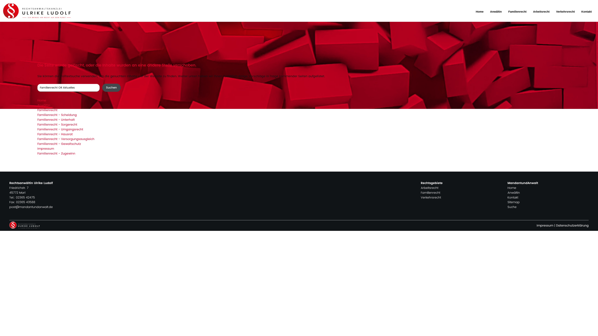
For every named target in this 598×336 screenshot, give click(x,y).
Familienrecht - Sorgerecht (57, 124)
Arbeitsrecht (541, 11)
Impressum (45, 148)
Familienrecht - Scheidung (57, 115)
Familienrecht (517, 11)
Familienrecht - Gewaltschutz (59, 144)
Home (480, 11)
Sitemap (514, 202)
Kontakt (586, 11)
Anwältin (496, 11)
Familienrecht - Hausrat (55, 134)
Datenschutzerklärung (572, 225)
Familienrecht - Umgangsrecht (60, 129)
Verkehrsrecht (565, 11)
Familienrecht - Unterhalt (56, 119)
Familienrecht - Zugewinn (56, 153)
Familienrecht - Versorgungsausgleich (65, 139)
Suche (512, 207)
